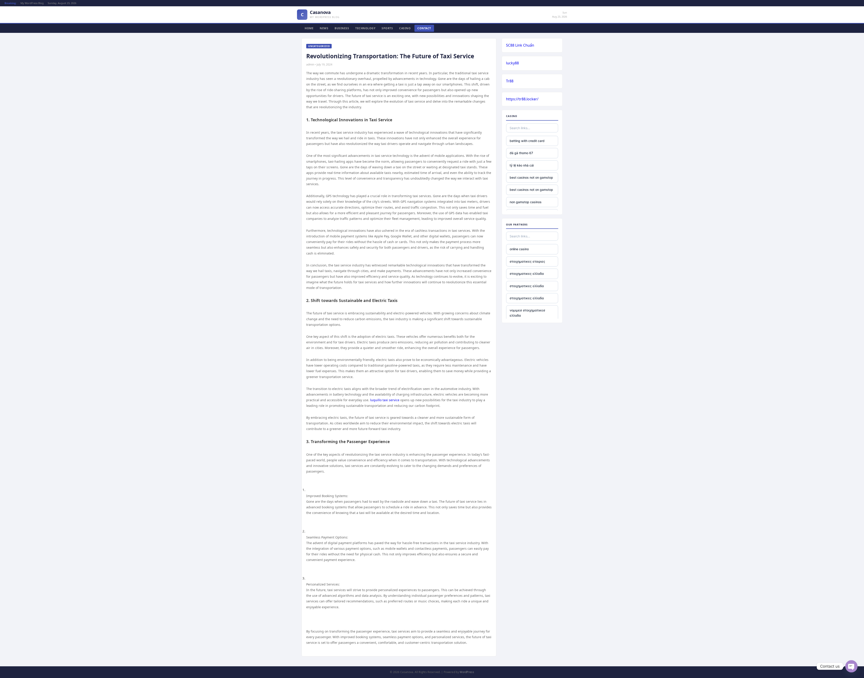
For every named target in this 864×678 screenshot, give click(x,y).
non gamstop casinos (526, 202)
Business (342, 28)
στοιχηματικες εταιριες (527, 261)
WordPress (467, 672)
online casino (519, 249)
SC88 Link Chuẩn (520, 45)
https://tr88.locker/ (522, 99)
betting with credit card (527, 141)
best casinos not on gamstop (531, 177)
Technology (365, 28)
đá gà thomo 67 (521, 153)
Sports (387, 28)
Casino (405, 28)
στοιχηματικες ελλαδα (527, 273)
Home (309, 28)
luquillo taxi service (384, 400)
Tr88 (509, 81)
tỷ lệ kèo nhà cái (522, 165)
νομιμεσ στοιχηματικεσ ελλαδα (527, 312)
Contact (424, 28)
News (324, 28)
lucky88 (512, 63)
